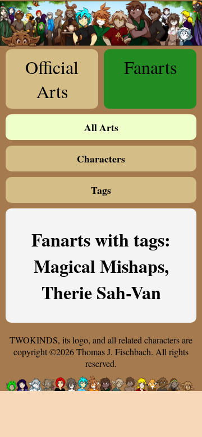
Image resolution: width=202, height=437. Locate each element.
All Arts (101, 127)
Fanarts (150, 67)
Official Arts (52, 79)
